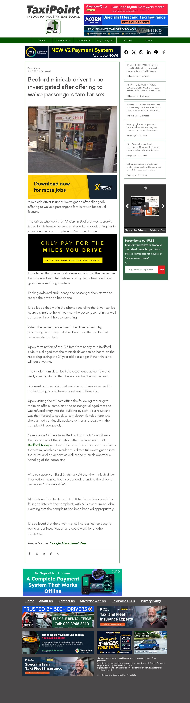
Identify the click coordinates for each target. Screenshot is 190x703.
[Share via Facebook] (29, 553)
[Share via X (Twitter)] (36, 553)
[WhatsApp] (141, 52)
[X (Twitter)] (134, 52)
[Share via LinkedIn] (43, 553)
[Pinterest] (156, 52)
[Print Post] (58, 553)
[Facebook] (126, 52)
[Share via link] (51, 553)
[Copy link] (163, 52)
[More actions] (115, 70)
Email (127, 263)
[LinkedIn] (149, 52)
